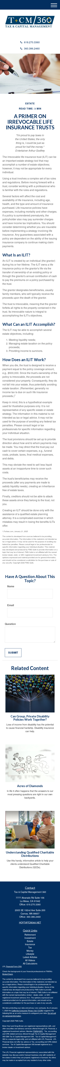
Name (10, 586)
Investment (30, 937)
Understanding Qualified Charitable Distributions (30, 854)
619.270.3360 (32, 42)
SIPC (41, 1031)
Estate (30, 941)
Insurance (30, 944)
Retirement (30, 934)
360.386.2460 (32, 48)
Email (10, 605)
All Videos (30, 960)
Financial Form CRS (14, 966)
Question (10, 624)
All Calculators (30, 963)
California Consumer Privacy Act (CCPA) (27, 1010)
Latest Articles (30, 957)
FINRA (35, 1031)
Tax (30, 947)
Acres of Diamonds (30, 786)
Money (30, 950)
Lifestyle (30, 953)
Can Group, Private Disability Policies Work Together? (30, 718)
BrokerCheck (7, 974)
